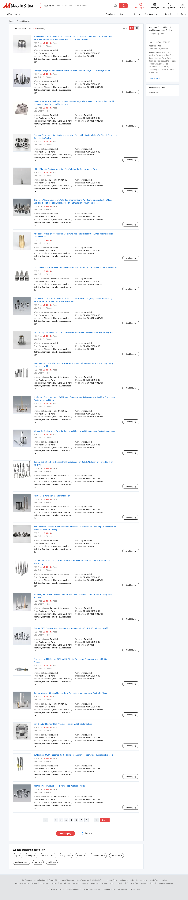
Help (136, 14)
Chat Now (88, 833)
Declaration (122, 889)
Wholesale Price (98, 880)
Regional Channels (126, 880)
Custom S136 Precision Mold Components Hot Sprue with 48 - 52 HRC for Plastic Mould (71, 628)
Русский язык (65, 883)
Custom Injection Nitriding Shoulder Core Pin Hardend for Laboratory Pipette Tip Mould (70, 693)
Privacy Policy (135, 889)
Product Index (141, 880)
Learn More (155, 78)
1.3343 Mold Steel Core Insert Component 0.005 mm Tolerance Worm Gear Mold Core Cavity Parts (75, 267)
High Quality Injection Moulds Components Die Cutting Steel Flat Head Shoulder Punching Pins (74, 332)
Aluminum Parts (98, 855)
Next (104, 820)
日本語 (119, 883)
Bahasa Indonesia (166, 883)
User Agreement (109, 889)
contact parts (116, 855)
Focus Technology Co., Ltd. (76, 889)
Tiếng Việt (152, 883)
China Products (40, 880)
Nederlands (95, 883)
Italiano (76, 883)
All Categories (12, 14)
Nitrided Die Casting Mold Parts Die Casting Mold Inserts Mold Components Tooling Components (74, 431)
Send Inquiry (131, 61)
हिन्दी (126, 883)
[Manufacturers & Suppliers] (18, 6)
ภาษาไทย (134, 883)
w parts (17, 855)
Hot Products (27, 880)
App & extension (152, 14)
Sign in (182, 7)
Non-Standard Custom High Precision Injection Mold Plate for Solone (63, 724)
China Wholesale (83, 880)
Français (54, 883)
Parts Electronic (48, 855)
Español (34, 883)
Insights (164, 880)
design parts (65, 855)
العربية (104, 883)
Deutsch (85, 883)
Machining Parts (21, 862)
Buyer (122, 14)
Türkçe (143, 883)
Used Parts (81, 855)
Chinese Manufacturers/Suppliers (61, 880)
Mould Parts (154, 92)
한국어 (112, 883)
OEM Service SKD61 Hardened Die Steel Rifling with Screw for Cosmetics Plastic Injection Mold (73, 755)
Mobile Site (154, 880)
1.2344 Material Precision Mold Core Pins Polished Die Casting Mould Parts (65, 169)
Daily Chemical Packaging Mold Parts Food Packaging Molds (59, 785)
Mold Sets (52, 862)
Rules (183, 14)
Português (44, 883)
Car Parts (38, 862)
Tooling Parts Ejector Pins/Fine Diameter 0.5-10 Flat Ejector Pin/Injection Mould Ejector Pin (72, 70)
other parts (31, 855)
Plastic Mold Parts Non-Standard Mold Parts (52, 495)
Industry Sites (112, 880)
